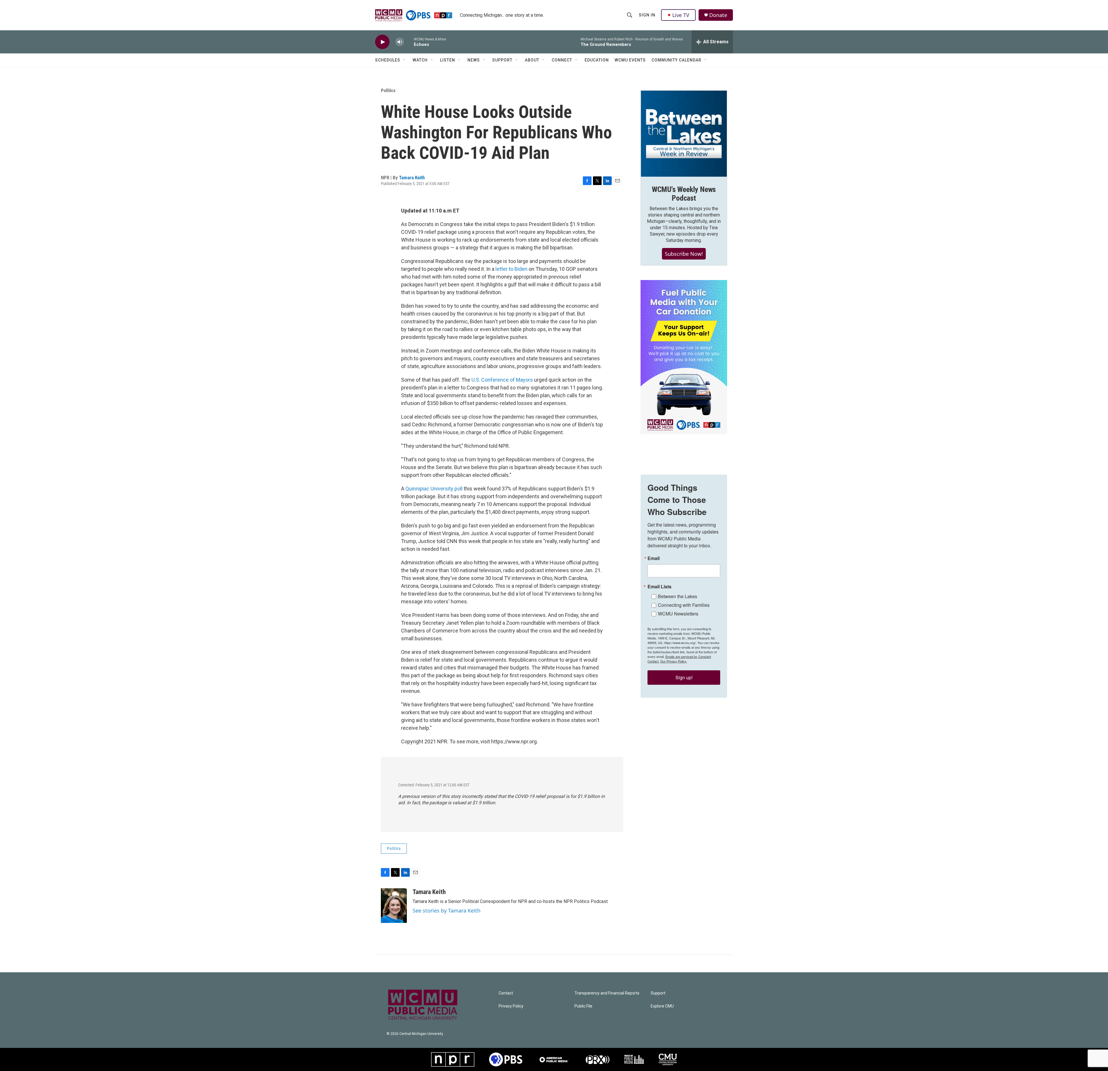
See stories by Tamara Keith (446, 910)
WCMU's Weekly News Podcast (684, 193)
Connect (562, 60)
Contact (506, 993)
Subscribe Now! (684, 253)
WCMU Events (630, 60)
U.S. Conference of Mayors (501, 380)
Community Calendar (676, 60)
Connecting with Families (684, 605)
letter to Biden (511, 269)
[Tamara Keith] (394, 905)
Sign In (647, 15)
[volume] (400, 42)
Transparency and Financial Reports (606, 993)
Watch (420, 60)
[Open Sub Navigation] (404, 60)
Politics (388, 90)
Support (502, 60)
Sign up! (683, 677)
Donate (718, 15)
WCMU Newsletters (678, 613)
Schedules (387, 60)
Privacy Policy (511, 1006)
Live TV (680, 15)
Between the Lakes (677, 596)
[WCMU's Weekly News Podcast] (684, 134)
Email (653, 558)
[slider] (409, 42)
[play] (382, 42)
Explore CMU (662, 1006)
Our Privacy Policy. (673, 661)
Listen (447, 60)
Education (597, 60)
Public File (583, 1006)
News (473, 60)
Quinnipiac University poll (434, 489)
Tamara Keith (412, 177)
